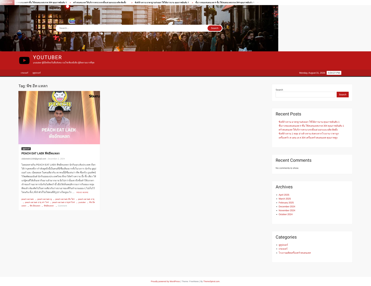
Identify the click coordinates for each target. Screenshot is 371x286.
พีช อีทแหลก (35, 206)
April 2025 (284, 195)
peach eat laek (27, 199)
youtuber (47, 57)
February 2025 (286, 202)
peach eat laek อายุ (86, 199)
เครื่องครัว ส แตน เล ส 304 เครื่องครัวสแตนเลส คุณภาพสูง (308, 137)
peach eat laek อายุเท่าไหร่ (63, 202)
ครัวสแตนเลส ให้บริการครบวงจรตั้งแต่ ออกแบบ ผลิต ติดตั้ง (88, 2)
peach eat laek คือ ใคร (64, 199)
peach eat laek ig (44, 199)
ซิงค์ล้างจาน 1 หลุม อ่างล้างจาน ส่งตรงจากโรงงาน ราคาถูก (309, 133)
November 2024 (287, 210)
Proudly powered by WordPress (165, 281)
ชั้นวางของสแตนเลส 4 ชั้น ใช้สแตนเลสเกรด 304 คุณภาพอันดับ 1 (213, 2)
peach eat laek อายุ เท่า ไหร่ (37, 202)
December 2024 (287, 206)
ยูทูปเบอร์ (37, 73)
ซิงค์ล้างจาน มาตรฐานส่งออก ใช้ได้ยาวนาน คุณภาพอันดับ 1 (150, 2)
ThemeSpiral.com (211, 281)
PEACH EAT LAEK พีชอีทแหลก (40, 153)
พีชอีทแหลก (49, 206)
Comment (62, 206)
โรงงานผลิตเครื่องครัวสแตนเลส (295, 253)
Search (279, 90)
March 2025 (285, 198)
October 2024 (286, 214)
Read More (82, 192)
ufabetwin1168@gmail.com (33, 159)
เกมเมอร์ (24, 73)
